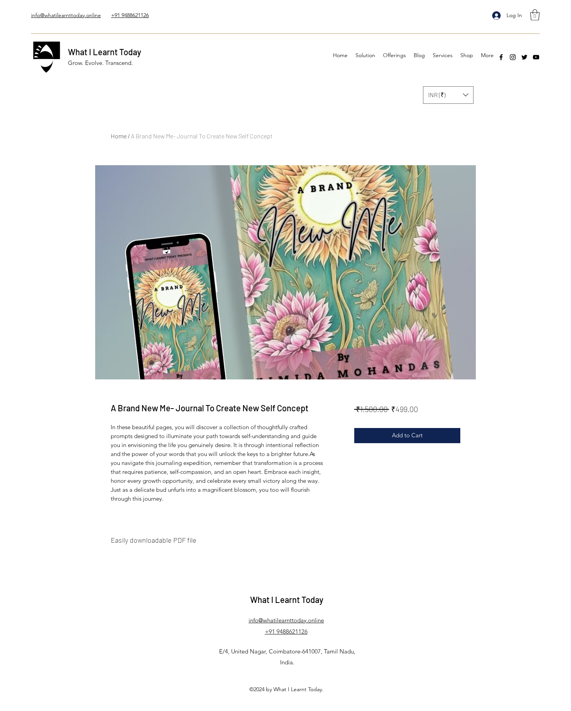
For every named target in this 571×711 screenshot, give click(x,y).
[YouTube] (536, 57)
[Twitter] (524, 57)
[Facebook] (501, 57)
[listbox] (448, 95)
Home (119, 136)
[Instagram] (513, 57)
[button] (535, 15)
